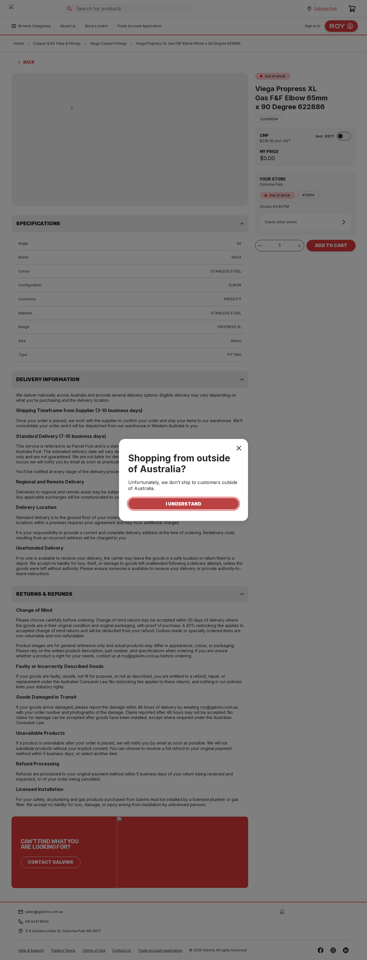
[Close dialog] (238, 448)
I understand (183, 503)
